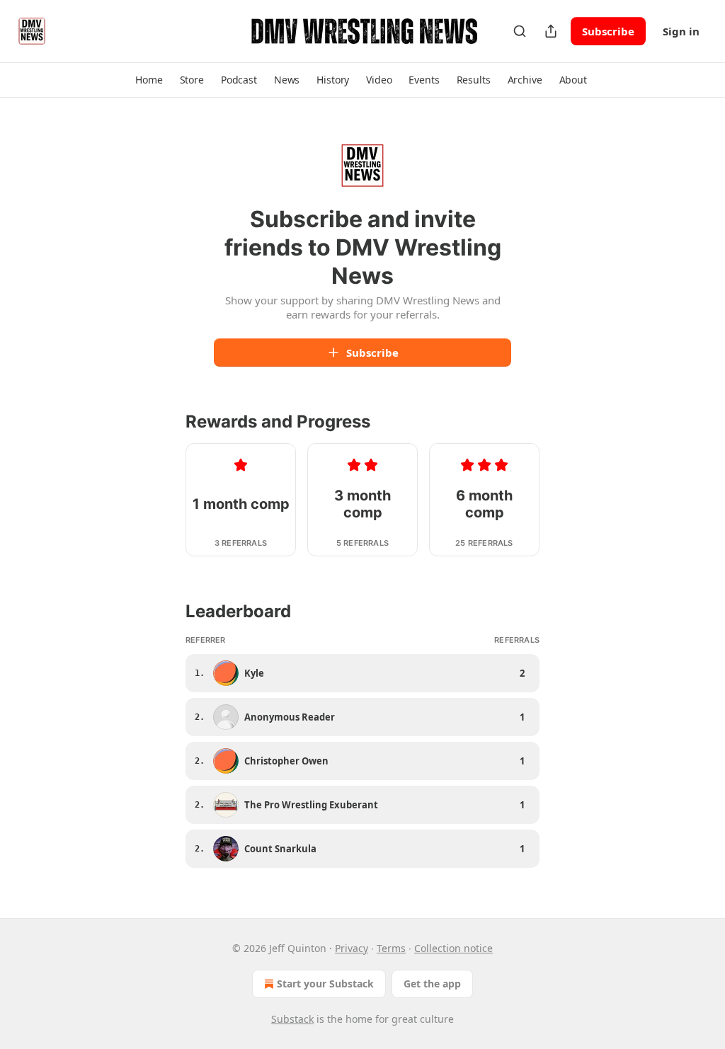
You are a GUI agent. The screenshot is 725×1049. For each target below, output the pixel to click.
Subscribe (608, 31)
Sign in (681, 31)
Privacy (351, 948)
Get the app (432, 983)
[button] (149, 80)
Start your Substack (325, 983)
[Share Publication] (551, 31)
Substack (292, 1019)
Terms (391, 948)
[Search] (520, 31)
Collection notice (453, 948)
